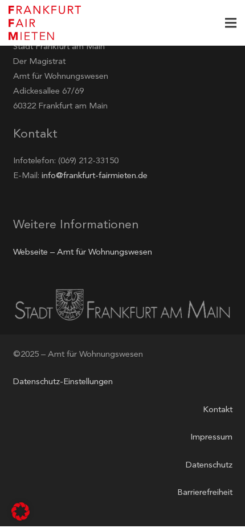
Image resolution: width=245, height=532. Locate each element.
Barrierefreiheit (204, 493)
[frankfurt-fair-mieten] (45, 23)
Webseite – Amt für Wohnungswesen (82, 252)
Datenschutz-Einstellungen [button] (63, 382)
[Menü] (230, 23)
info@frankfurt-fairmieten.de (95, 176)
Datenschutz (209, 465)
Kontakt (217, 410)
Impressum (211, 437)
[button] (20, 511)
